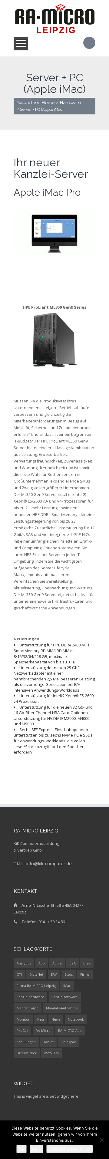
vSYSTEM (51, 1053)
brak (87, 963)
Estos (68, 974)
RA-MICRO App (70, 1030)
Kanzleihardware (30, 997)
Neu (40, 1019)
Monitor (23, 1019)
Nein (36, 1149)
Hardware (70, 102)
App (41, 963)
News (55, 1019)
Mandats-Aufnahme (62, 1008)
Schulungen (26, 1041)
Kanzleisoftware (65, 997)
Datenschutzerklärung (70, 1149)
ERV (54, 974)
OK (21, 1149)
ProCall (22, 1030)
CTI (19, 974)
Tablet (48, 1041)
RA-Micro (43, 1030)
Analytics (24, 963)
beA (72, 963)
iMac (67, 985)
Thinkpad (68, 1041)
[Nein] (101, 1140)
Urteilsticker (27, 1053)
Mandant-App (27, 1008)
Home (48, 102)
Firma (85, 974)
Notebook (76, 1019)
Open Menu (21, 43)
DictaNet (36, 974)
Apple (57, 963)
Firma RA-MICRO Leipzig (36, 985)
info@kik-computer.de (49, 863)
